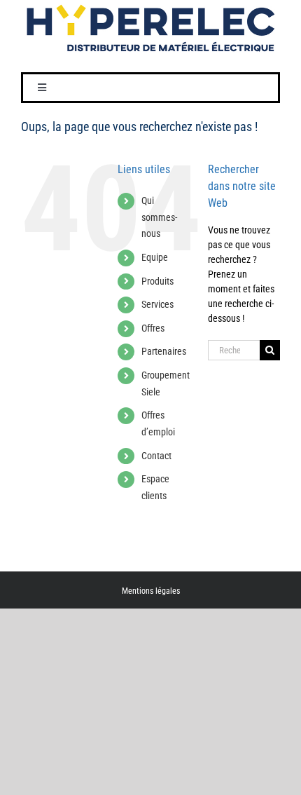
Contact (156, 455)
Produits (157, 281)
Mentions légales (151, 591)
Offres (152, 328)
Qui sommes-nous (159, 217)
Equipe (154, 257)
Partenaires (163, 351)
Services (157, 304)
